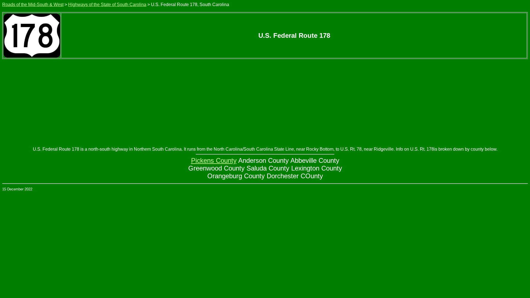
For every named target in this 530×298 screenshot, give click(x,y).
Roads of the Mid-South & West (32, 4)
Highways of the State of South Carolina (107, 4)
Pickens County (214, 160)
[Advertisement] (265, 100)
